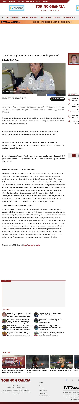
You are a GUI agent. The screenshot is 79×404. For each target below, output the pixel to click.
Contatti (41, 388)
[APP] (74, 155)
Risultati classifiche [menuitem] (68, 17)
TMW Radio (11, 1)
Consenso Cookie (44, 395)
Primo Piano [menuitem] (24, 17)
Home (4, 1)
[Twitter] (72, 380)
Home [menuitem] (7, 17)
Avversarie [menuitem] (56, 17)
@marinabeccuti (21, 98)
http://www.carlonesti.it (31, 245)
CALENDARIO (30, 1)
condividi (50, 95)
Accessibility (43, 390)
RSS (40, 385)
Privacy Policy (43, 393)
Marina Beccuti (7, 98)
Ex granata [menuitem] (33, 17)
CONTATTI (38, 1)
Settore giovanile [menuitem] (45, 17)
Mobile (41, 382)
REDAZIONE (20, 1)
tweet (60, 95)
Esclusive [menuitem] (14, 17)
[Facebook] (66, 380)
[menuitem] (2, 17)
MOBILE (45, 1)
